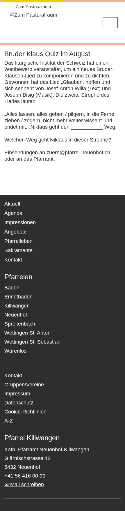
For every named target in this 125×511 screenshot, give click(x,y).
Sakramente (18, 250)
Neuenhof (15, 315)
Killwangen (17, 306)
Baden (11, 288)
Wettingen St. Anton (27, 333)
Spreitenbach (19, 324)
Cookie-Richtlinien (25, 412)
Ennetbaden (18, 297)
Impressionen (20, 222)
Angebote (15, 232)
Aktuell (12, 204)
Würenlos (15, 351)
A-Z (8, 421)
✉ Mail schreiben (24, 484)
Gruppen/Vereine (24, 385)
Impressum (17, 394)
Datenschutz (18, 403)
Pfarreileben (18, 241)
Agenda (13, 213)
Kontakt (13, 260)
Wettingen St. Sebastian (32, 342)
